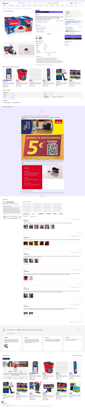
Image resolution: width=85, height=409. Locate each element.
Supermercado (5, 8)
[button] (42, 403)
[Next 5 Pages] (79, 322)
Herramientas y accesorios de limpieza (20, 8)
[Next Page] (81, 322)
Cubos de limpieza (29, 8)
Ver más (49, 54)
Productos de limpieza (11, 8)
